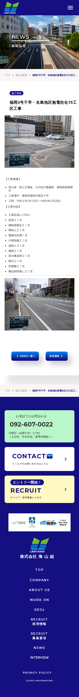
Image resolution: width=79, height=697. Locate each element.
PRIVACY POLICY (37, 672)
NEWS (39, 648)
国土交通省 (21, 75)
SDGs (39, 610)
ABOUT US (39, 590)
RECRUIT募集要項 (39, 636)
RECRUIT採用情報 (39, 621)
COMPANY (39, 580)
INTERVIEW (39, 657)
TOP (7, 75)
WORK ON (39, 600)
